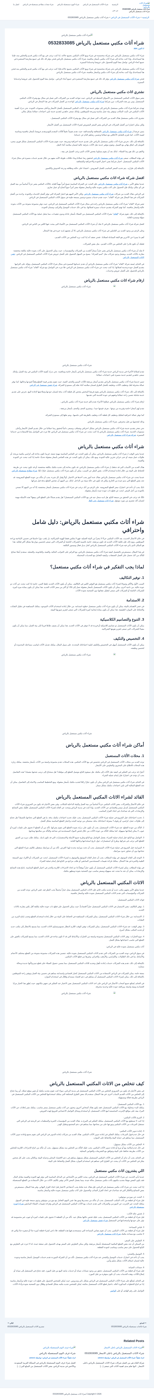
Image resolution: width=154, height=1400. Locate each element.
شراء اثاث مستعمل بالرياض (109, 1234)
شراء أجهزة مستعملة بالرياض (68, 4)
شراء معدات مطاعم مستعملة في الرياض (38, 4)
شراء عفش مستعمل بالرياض (95, 1220)
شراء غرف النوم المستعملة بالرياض (57, 1353)
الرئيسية (115, 4)
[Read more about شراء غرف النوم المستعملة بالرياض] (59, 1347)
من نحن (115, 10)
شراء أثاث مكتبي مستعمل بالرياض (124, 79)
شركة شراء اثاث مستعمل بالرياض (121, 435)
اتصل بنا (16, 4)
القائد (115, 214)
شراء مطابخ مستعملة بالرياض (24, 471)
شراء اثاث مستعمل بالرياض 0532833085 (136, 9)
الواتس (113, 1291)
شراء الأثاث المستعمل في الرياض (95, 4)
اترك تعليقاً (140, 1358)
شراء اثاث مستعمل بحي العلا (101, 501)
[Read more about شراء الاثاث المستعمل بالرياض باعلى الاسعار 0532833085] (124, 1347)
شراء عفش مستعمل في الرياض (43, 385)
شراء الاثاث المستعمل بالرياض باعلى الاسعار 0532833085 (114, 1353)
